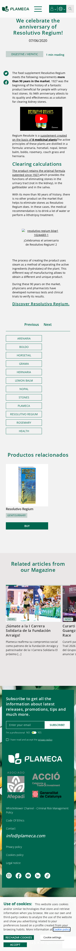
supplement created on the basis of (39, 137)
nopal (23, 389)
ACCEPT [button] (15, 944)
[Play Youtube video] (41, 119)
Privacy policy (14, 847)
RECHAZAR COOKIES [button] (18, 937)
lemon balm (24, 380)
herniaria (24, 372)
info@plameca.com (25, 835)
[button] (53, 9)
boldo (24, 347)
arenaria (24, 338)
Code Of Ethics (15, 820)
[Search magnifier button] (70, 9)
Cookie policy (61, 929)
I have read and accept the (31, 739)
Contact (11, 828)
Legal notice (13, 863)
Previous (31, 324)
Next (48, 324)
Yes (40, 732)
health (24, 431)
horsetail (24, 355)
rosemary (24, 422)
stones (24, 397)
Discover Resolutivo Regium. (40, 303)
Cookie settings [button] (52, 937)
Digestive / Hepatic (24, 54)
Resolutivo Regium (24, 414)
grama (24, 364)
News (11, 619)
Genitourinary (16, 515)
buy (27, 526)
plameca (24, 406)
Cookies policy (14, 855)
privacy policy (45, 739)
